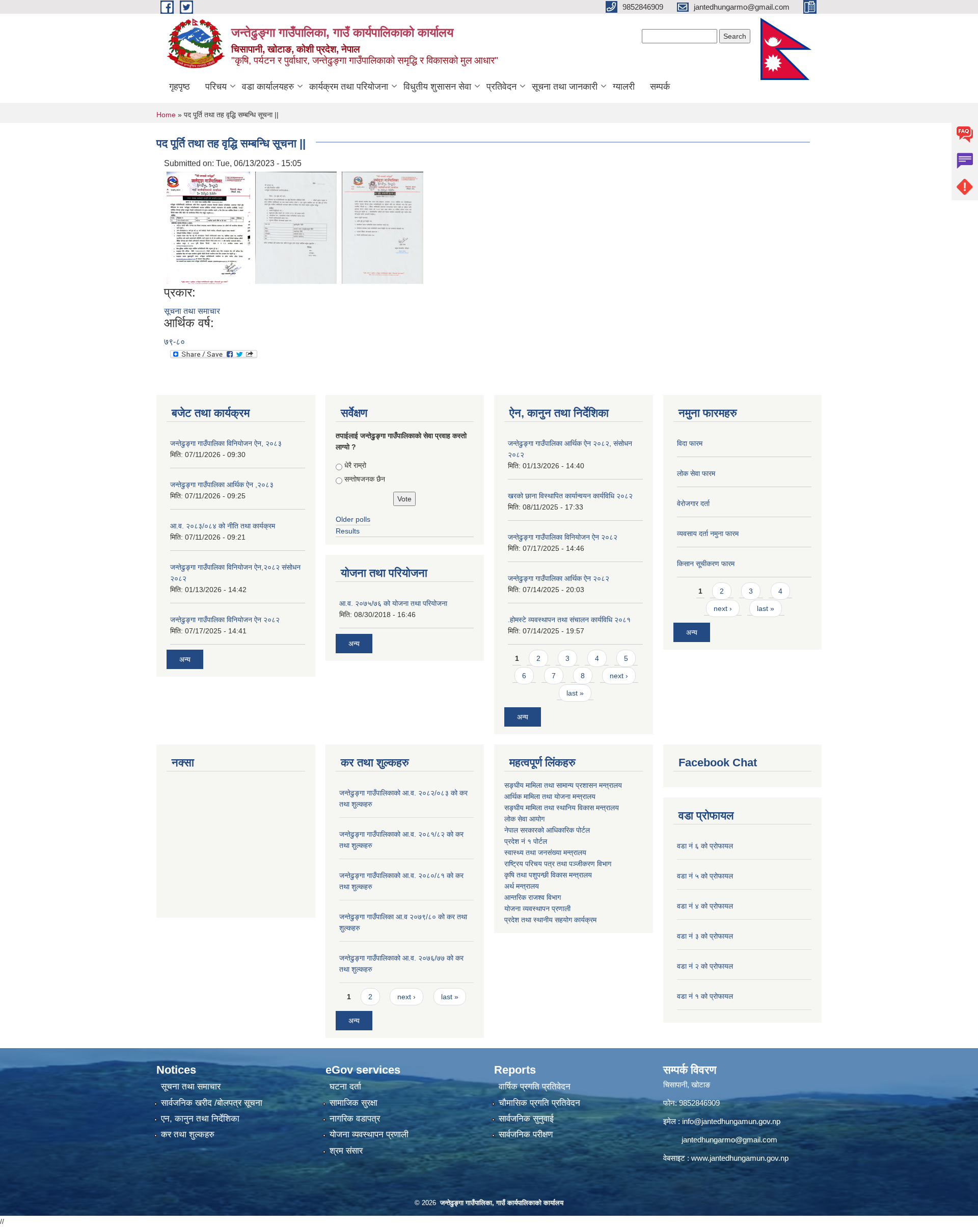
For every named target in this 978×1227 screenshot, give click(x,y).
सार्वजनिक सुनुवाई (526, 1119)
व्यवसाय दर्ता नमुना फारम (708, 533)
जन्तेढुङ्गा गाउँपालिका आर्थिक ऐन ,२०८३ (222, 485)
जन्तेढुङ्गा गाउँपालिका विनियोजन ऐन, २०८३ (226, 443)
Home (166, 115)
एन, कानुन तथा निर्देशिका (200, 1119)
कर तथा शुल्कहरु (187, 1134)
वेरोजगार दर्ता (693, 503)
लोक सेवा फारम (696, 473)
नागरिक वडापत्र (355, 1119)
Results (348, 531)
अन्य (185, 659)
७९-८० (174, 341)
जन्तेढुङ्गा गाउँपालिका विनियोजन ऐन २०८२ (225, 620)
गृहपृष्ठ (179, 87)
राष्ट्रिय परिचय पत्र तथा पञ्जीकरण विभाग (557, 864)
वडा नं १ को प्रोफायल (705, 996)
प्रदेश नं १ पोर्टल (525, 841)
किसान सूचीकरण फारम (706, 563)
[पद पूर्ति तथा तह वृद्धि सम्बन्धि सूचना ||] (208, 227)
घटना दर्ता (345, 1086)
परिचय (216, 87)
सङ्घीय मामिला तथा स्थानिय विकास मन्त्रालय (561, 808)
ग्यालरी (624, 87)
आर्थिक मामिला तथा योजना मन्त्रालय (549, 796)
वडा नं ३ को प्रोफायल (705, 936)
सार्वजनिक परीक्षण (526, 1134)
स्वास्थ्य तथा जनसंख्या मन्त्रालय (545, 852)
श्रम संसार (346, 1151)
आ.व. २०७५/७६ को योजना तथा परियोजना (393, 603)
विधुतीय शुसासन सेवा (437, 87)
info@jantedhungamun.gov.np (731, 1121)
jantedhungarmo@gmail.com (729, 1139)
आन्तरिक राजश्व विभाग (532, 897)
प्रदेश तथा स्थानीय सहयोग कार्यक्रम (550, 920)
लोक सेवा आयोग (524, 819)
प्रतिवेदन (501, 87)
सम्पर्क (660, 87)
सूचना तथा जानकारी (564, 87)
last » (575, 693)
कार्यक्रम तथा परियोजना (348, 87)
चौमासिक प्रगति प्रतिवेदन (539, 1103)
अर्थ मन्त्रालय (521, 886)
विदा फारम (689, 443)
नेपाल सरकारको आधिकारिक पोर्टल (547, 830)
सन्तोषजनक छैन (364, 479)
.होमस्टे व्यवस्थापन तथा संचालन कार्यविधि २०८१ (569, 620)
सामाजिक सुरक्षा (353, 1103)
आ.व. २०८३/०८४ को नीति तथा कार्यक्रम (222, 526)
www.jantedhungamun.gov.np (740, 1158)
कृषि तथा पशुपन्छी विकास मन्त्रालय (548, 875)
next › (619, 676)
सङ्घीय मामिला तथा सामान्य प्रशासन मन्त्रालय (563, 785)
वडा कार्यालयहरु (268, 87)
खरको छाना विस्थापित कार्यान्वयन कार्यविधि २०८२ (570, 496)
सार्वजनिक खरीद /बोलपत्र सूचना (211, 1103)
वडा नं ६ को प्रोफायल (705, 846)
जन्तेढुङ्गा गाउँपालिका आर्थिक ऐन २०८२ (558, 578)
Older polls (353, 519)
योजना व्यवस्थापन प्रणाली (537, 908)
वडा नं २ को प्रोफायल (705, 966)
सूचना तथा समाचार (192, 311)
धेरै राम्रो (355, 465)
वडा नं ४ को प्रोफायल (705, 906)
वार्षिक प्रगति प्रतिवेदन (534, 1086)
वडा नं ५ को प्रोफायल (705, 876)
